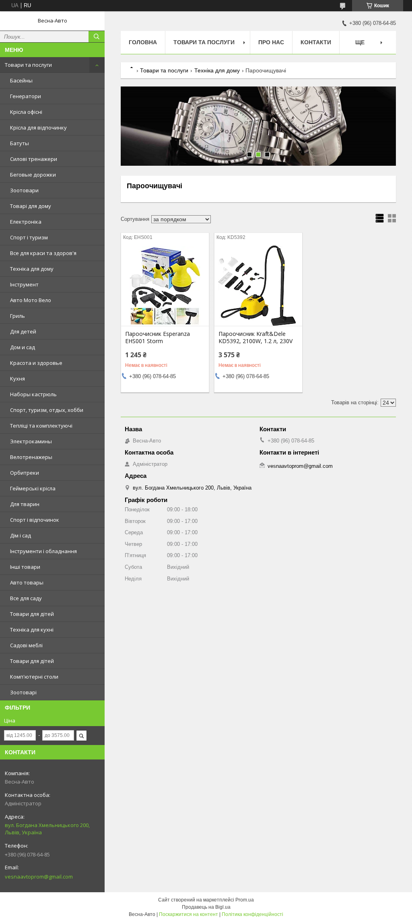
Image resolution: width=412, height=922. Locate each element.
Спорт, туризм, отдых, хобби (46, 410)
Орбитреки (24, 472)
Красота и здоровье (36, 362)
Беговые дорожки (33, 174)
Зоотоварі (23, 692)
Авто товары (26, 582)
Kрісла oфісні (26, 111)
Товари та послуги (28, 64)
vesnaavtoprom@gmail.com (39, 876)
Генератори (25, 96)
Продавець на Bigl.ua (206, 907)
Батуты (19, 143)
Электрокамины (31, 441)
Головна (143, 42)
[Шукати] (97, 37)
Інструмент (24, 284)
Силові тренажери (33, 159)
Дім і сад (20, 535)
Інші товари (25, 566)
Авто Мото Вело (30, 300)
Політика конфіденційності (252, 914)
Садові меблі (26, 645)
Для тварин (24, 504)
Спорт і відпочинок (34, 519)
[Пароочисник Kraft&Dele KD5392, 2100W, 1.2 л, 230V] (258, 285)
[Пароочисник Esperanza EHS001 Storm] (165, 285)
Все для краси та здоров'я (43, 253)
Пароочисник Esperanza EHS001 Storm (157, 337)
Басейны (21, 80)
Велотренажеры (31, 457)
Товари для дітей (32, 613)
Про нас (271, 42)
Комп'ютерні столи (34, 676)
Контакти (316, 42)
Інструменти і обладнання (43, 551)
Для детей (23, 331)
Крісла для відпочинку (38, 127)
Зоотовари (24, 190)
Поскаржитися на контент (188, 914)
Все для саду (26, 598)
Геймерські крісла (33, 488)
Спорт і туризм (29, 237)
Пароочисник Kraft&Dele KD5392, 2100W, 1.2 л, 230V (255, 337)
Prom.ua (244, 900)
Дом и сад (22, 347)
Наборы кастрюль (33, 394)
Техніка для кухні (32, 629)
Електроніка (25, 221)
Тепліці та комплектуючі (41, 425)
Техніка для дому (32, 268)
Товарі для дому (30, 206)
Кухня (17, 378)
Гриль (17, 315)
